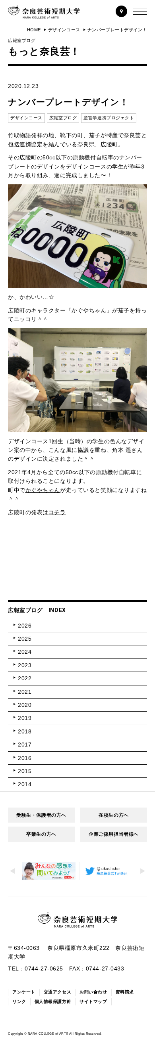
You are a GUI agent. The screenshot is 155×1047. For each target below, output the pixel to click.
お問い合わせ (93, 992)
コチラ (57, 512)
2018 (24, 731)
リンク (19, 1001)
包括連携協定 (25, 144)
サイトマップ (93, 1001)
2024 (24, 652)
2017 (24, 744)
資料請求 (125, 992)
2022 (24, 678)
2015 (24, 771)
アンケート (23, 992)
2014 (24, 784)
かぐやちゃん (42, 490)
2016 (24, 758)
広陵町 (109, 144)
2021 (24, 692)
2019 (24, 718)
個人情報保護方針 (53, 1001)
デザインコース (64, 29)
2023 (24, 665)
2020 (24, 705)
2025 (24, 638)
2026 (24, 625)
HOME (34, 29)
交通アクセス (57, 992)
